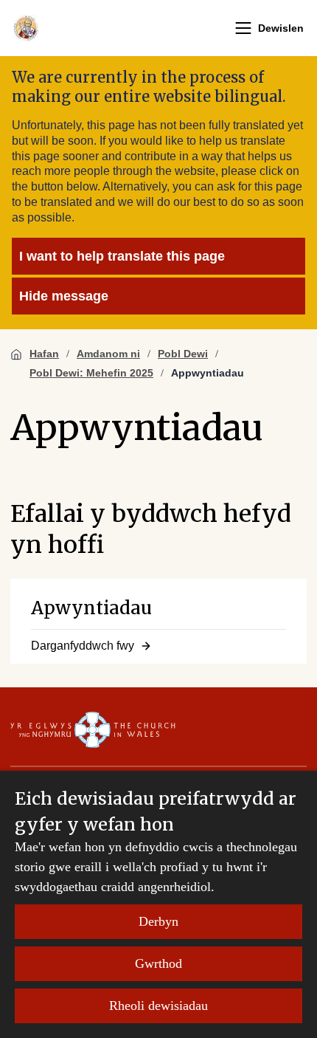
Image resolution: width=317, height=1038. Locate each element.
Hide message (63, 296)
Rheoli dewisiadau (158, 1005)
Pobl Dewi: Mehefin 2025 (91, 373)
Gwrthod (158, 963)
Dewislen (281, 28)
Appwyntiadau (207, 373)
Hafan (44, 354)
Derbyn (158, 921)
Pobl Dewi (183, 354)
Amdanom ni (108, 354)
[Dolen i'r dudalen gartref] (26, 28)
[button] (243, 28)
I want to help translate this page (122, 256)
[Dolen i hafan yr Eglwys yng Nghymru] (92, 729)
